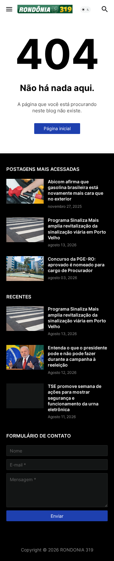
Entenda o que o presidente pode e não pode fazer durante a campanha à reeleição (77, 356)
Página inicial (57, 128)
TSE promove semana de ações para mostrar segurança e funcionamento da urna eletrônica (74, 397)
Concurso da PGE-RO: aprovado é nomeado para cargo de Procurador (76, 264)
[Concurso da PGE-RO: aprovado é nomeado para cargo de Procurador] (25, 268)
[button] (8, 9)
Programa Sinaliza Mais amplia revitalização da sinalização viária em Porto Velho (77, 228)
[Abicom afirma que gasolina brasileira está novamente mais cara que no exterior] (25, 191)
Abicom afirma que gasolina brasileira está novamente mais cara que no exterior (75, 190)
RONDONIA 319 (76, 549)
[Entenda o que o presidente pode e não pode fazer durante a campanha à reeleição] (25, 357)
